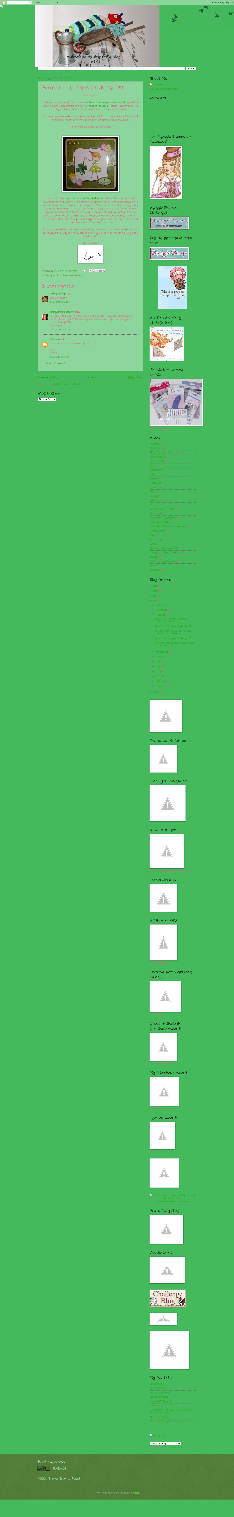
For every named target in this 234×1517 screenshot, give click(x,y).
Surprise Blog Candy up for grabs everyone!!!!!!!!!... (174, 644)
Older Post (134, 377)
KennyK (154, 496)
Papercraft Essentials (162, 517)
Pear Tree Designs (73, 275)
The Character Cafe (95, 106)
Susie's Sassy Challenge (162, 561)
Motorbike (155, 513)
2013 (155, 586)
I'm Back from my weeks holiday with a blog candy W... (173, 632)
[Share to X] (97, 270)
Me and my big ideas (162, 509)
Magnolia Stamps (159, 1417)
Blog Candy (156, 448)
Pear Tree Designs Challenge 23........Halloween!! (171, 620)
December (162, 605)
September (162, 651)
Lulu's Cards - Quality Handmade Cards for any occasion (172, 1411)
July (158, 661)
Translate (176, 1447)
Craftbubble (157, 1384)
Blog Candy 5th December (165, 452)
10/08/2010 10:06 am (60, 329)
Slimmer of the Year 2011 (163, 548)
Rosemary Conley (159, 539)
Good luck (55, 275)
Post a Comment (55, 363)
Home (91, 377)
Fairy (152, 474)
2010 (155, 600)
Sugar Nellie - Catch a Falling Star (85, 198)
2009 (156, 692)
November (162, 609)
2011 (155, 596)
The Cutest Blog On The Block (166, 1421)
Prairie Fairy (157, 530)
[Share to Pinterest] (104, 270)
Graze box (156, 487)
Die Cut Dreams (159, 1397)
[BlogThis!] (94, 270)
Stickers (154, 557)
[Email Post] (84, 270)
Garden (154, 478)
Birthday (154, 443)
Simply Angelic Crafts (62, 312)
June (159, 666)
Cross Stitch (156, 461)
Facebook (155, 1405)
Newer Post (47, 377)
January (161, 686)
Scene (153, 543)
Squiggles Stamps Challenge (165, 552)
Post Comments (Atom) (67, 384)
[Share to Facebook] (100, 270)
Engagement (156, 469)
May (159, 671)
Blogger (135, 1492)
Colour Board (157, 456)
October (161, 614)
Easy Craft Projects (161, 1401)
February (161, 681)
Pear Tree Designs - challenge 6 (168, 526)
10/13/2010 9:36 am (59, 357)
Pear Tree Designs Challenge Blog (108, 102)
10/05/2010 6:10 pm (59, 302)
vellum (153, 565)
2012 (155, 591)
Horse (153, 491)
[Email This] (91, 270)
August (160, 656)
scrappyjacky (57, 293)
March (160, 676)
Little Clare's (157, 500)
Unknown (59, 270)
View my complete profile (164, 89)
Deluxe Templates (160, 1392)
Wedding (154, 570)
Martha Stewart (159, 504)
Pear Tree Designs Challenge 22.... (173, 626)
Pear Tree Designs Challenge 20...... (173, 638)
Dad (152, 465)
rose (152, 535)
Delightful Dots (158, 1388)
